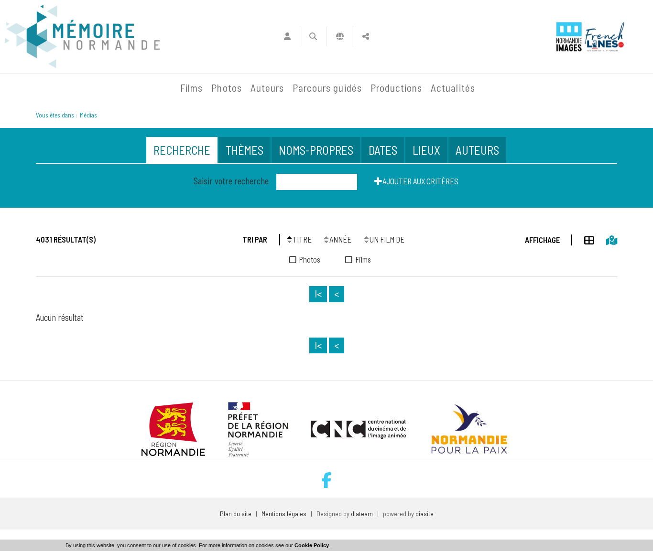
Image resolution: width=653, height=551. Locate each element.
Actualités (453, 88)
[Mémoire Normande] (72, 87)
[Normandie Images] (569, 36)
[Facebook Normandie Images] (327, 480)
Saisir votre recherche (231, 181)
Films (191, 88)
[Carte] (605, 239)
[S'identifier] (287, 36)
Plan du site (235, 513)
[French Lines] (604, 36)
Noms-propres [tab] (316, 150)
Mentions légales (283, 513)
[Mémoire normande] (82, 36)
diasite (424, 513)
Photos (226, 88)
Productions (396, 88)
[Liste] (583, 239)
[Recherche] (313, 36)
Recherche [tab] (181, 150)
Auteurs (267, 88)
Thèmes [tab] (244, 150)
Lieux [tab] (426, 150)
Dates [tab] (383, 150)
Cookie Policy (311, 545)
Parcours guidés (327, 88)
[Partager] (366, 36)
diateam (362, 513)
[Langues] (340, 36)
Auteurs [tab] (477, 150)
